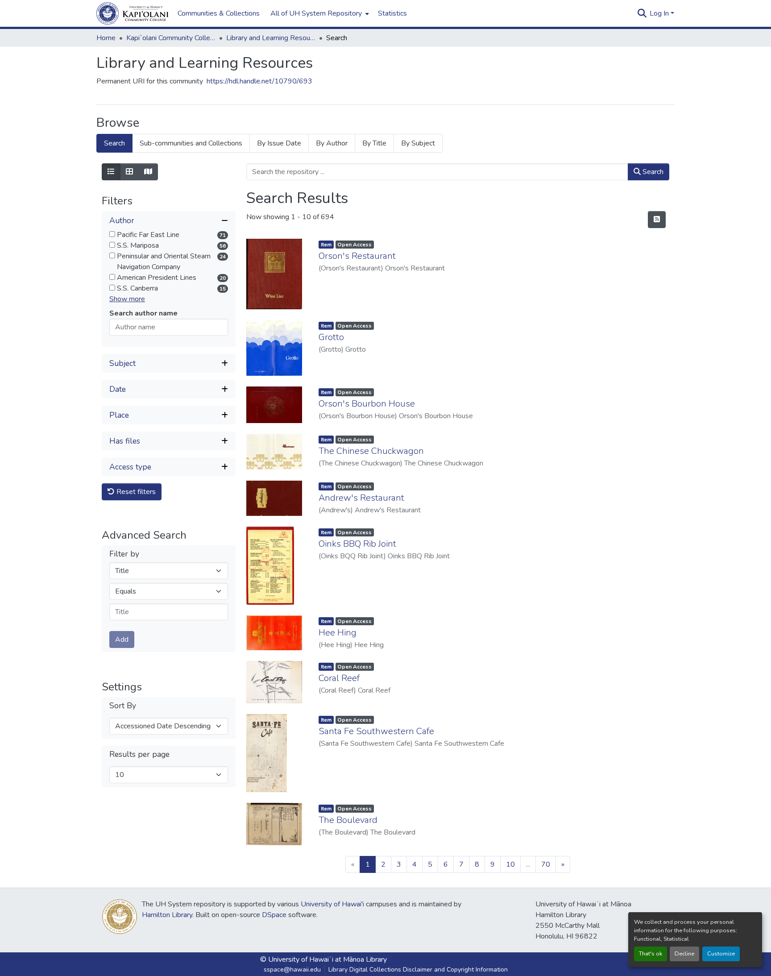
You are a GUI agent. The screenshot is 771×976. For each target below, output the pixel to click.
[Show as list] (111, 171)
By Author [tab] (332, 143)
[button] (132, 13)
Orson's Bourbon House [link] (367, 404)
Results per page (139, 754)
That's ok (650, 954)
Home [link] (106, 38)
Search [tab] (114, 143)
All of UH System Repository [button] (316, 13)
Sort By (122, 705)
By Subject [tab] (418, 143)
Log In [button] (660, 13)
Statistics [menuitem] (392, 13)
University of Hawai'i (332, 904)
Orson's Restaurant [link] (357, 256)
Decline (684, 954)
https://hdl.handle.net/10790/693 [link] (259, 81)
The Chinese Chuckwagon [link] (371, 451)
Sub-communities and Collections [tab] (191, 143)
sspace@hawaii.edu (292, 969)
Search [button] (652, 172)
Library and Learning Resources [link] (270, 38)
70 (545, 864)
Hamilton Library (167, 915)
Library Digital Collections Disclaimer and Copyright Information (418, 969)
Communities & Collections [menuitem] (219, 13)
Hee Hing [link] (337, 633)
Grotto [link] (331, 337)
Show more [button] (127, 299)
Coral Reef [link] (339, 678)
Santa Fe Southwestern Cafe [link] (376, 731)
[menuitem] (319, 13)
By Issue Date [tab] (279, 143)
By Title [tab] (374, 143)
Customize (721, 954)
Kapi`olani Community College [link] (171, 38)
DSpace (274, 915)
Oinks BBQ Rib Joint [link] (357, 544)
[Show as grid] (129, 171)
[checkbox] (112, 234)
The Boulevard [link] (348, 820)
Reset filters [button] (135, 492)
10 (510, 864)
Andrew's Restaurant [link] (361, 498)
